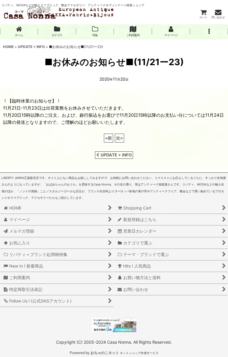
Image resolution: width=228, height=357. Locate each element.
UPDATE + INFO (116, 154)
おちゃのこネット (105, 352)
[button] (209, 31)
